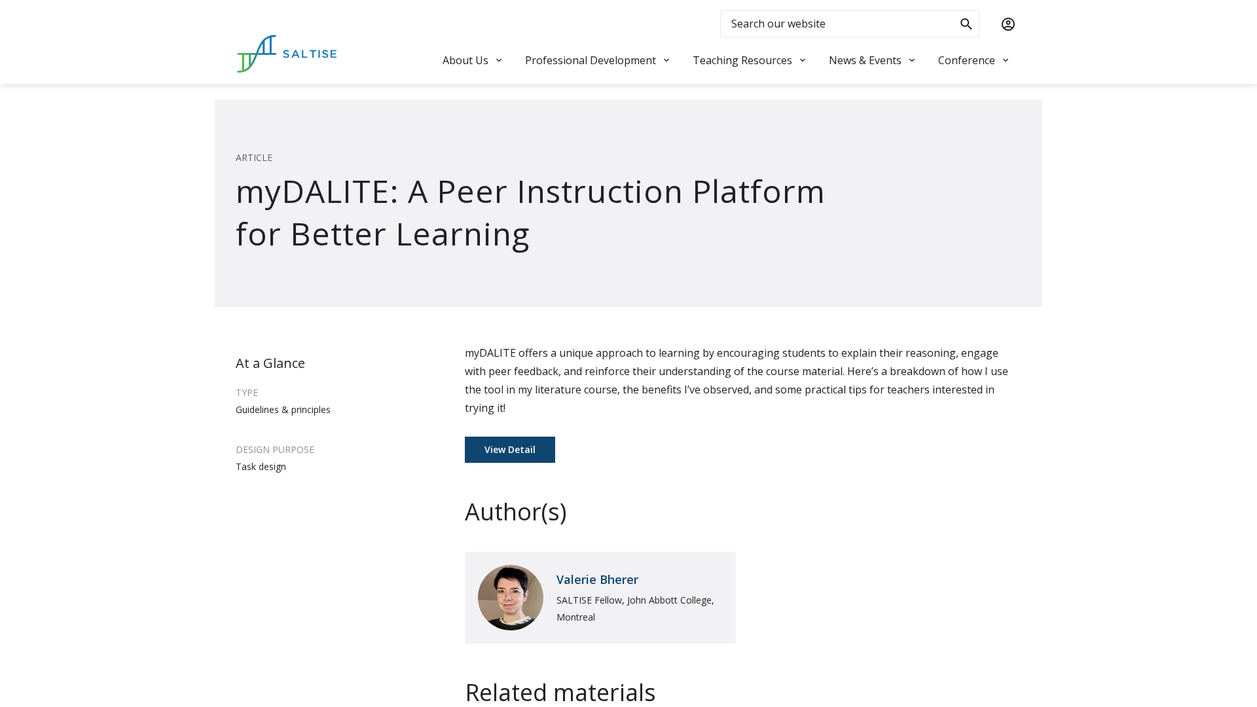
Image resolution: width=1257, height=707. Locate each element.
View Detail (510, 449)
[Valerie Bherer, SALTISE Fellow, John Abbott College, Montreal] (600, 598)
